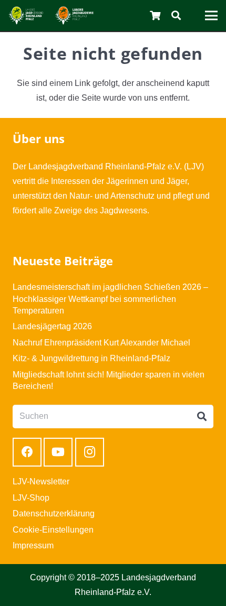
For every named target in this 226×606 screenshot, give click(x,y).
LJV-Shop (31, 497)
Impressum (33, 545)
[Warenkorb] (155, 15)
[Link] (26, 15)
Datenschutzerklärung (54, 513)
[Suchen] (176, 15)
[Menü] (211, 16)
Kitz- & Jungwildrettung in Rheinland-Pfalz (91, 358)
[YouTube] (58, 452)
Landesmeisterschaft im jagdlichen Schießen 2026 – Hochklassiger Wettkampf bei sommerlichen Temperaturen (110, 299)
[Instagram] (89, 452)
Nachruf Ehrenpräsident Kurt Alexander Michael (101, 342)
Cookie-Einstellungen (53, 529)
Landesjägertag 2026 (52, 326)
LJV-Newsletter (41, 481)
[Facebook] (27, 452)
